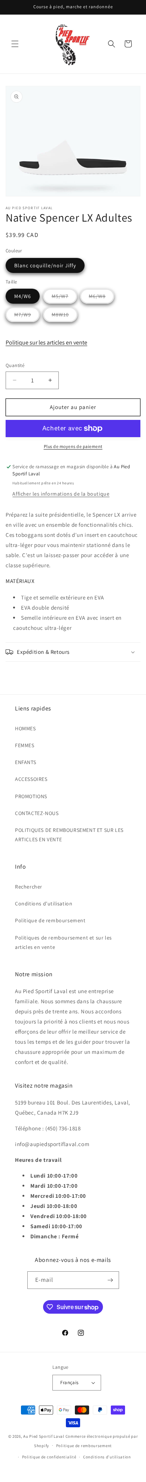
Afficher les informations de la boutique (60, 493)
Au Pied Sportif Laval (43, 1436)
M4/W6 (22, 296)
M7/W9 (27, 316)
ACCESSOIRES (31, 779)
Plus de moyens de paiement (73, 446)
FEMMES (24, 745)
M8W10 (64, 316)
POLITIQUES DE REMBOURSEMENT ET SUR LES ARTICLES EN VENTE (69, 835)
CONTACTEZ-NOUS (36, 813)
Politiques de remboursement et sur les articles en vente (63, 942)
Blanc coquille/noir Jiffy (45, 265)
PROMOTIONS (31, 796)
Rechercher (28, 886)
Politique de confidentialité (49, 1457)
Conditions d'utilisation (43, 903)
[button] (15, 44)
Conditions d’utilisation (107, 1457)
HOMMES (25, 728)
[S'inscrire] (110, 1280)
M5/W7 (64, 298)
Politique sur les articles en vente (46, 342)
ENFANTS (25, 762)
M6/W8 (101, 298)
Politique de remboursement (50, 920)
